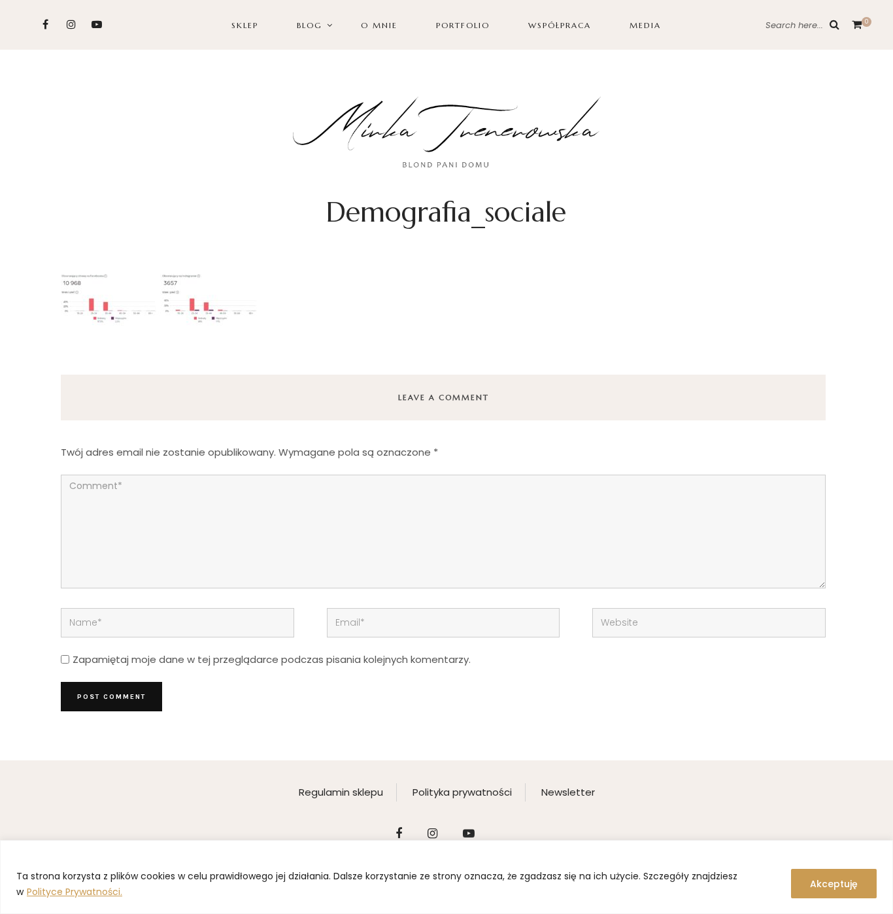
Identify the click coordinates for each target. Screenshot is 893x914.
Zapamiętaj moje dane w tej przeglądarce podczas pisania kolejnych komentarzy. (272, 659)
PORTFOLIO (463, 25)
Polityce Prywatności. (74, 891)
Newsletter (568, 792)
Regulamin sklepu (341, 792)
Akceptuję (834, 883)
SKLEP (244, 25)
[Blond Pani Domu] (446, 130)
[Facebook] (45, 24)
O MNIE (379, 25)
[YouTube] (96, 24)
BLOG (309, 25)
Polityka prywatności (462, 792)
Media (645, 25)
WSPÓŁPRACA (559, 25)
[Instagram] (71, 24)
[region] (446, 877)
